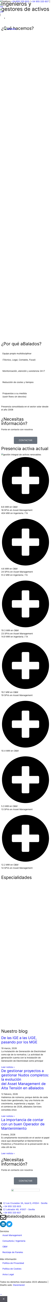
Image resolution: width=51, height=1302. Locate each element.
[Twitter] (9, 1224)
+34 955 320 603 (20, 1)
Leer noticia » (8, 1067)
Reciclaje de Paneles (12, 1252)
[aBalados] (10, 29)
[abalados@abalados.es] (3, 1217)
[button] (1, 1294)
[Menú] (42, 29)
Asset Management (12, 1235)
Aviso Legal (8, 1274)
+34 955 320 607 (40, 1)
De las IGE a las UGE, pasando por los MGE (19, 1040)
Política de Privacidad (13, 1263)
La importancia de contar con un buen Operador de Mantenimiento (23, 1124)
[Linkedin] (3, 1224)
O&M (4, 1246)
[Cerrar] (3, 1299)
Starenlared (19, 1285)
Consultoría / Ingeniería (13, 1241)
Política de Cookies (11, 1269)
